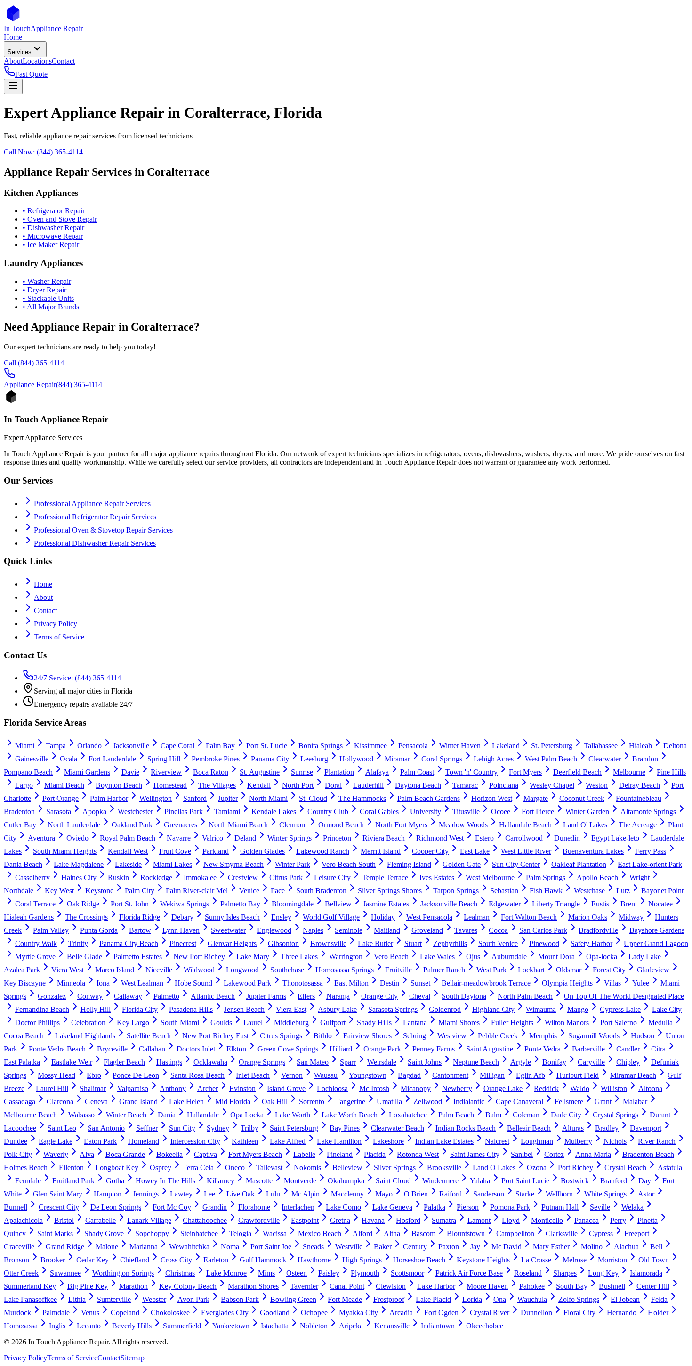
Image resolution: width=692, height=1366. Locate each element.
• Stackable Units (48, 298)
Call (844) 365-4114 (34, 363)
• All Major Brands (51, 307)
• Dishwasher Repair (53, 228)
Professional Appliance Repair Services (92, 504)
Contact (45, 610)
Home (43, 584)
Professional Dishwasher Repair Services (95, 543)
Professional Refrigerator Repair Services (95, 517)
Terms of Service (59, 637)
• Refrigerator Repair (54, 211)
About (43, 597)
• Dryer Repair (44, 290)
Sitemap (133, 1358)
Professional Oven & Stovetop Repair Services (103, 530)
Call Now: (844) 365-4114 (43, 152)
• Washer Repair (47, 281)
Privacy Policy (55, 624)
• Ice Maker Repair (51, 245)
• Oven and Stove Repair (60, 219)
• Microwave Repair (53, 236)
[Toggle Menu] (13, 86)
